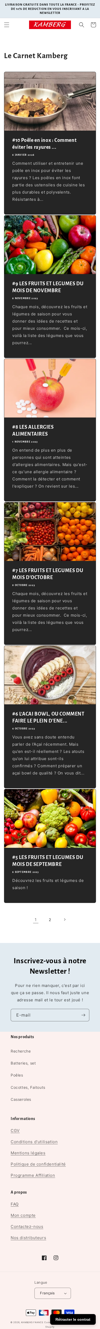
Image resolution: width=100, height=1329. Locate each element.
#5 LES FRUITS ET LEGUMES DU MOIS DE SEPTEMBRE (47, 861)
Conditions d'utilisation (34, 1141)
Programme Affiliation (33, 1175)
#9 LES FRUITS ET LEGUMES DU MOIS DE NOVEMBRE (47, 287)
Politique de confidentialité (38, 1164)
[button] (7, 25)
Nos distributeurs (28, 1237)
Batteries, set (23, 1063)
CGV (15, 1130)
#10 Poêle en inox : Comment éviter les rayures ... (44, 144)
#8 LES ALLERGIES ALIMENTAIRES (33, 430)
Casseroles (21, 1099)
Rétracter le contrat (72, 1319)
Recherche (21, 1051)
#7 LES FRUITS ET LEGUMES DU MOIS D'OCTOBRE (47, 574)
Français (47, 1293)
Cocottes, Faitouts (28, 1087)
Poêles (17, 1075)
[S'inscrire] (83, 1015)
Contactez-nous (27, 1226)
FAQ (15, 1204)
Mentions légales (28, 1152)
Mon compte (23, 1215)
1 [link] (36, 919)
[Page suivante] (64, 919)
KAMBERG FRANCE (32, 1322)
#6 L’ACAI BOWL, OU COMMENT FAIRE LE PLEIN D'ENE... (48, 717)
